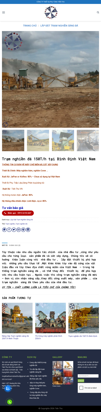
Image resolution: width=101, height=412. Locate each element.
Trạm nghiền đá (21, 224)
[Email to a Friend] (18, 230)
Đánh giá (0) (14, 245)
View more (56, 386)
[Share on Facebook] (9, 230)
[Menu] (3, 12)
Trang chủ (30, 25)
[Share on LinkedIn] (28, 230)
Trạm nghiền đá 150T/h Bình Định (82, 336)
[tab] (4, 245)
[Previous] (7, 79)
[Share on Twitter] (14, 230)
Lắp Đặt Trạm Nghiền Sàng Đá (59, 25)
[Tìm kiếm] (98, 12)
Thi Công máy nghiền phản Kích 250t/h (48, 337)
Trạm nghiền (10, 224)
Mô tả (4, 245)
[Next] (93, 79)
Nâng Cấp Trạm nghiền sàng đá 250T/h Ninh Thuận (15, 337)
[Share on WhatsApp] (4, 230)
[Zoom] (5, 124)
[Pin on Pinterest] (23, 230)
